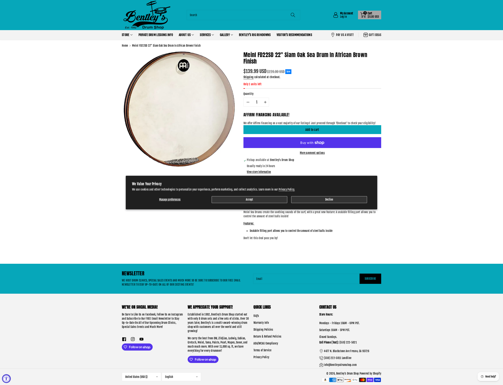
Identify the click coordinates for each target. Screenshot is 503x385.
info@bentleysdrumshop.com (340, 364)
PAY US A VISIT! (345, 35)
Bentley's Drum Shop (347, 373)
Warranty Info (261, 322)
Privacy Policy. (287, 189)
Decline (329, 199)
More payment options (312, 153)
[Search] (293, 15)
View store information (259, 172)
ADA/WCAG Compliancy (265, 343)
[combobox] (243, 15)
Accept (249, 199)
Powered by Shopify (370, 373)
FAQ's (256, 315)
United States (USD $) (136, 377)
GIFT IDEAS (375, 35)
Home (125, 45)
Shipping (248, 77)
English (169, 377)
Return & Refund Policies (267, 336)
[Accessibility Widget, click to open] (6, 378)
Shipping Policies (263, 329)
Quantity (248, 93)
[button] (369, 15)
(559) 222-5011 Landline (337, 358)
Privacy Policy (261, 357)
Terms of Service (262, 350)
